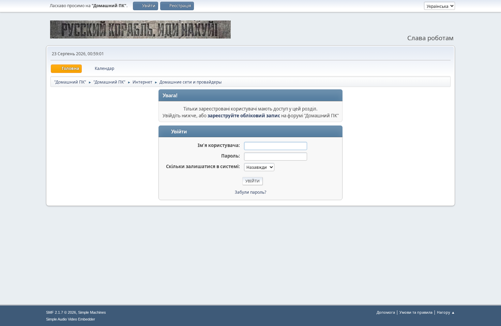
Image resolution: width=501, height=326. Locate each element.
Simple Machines (92, 312)
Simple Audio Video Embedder (70, 319)
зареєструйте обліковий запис (244, 116)
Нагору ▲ (446, 312)
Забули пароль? (250, 192)
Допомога (386, 312)
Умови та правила (415, 312)
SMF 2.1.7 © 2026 (61, 312)
